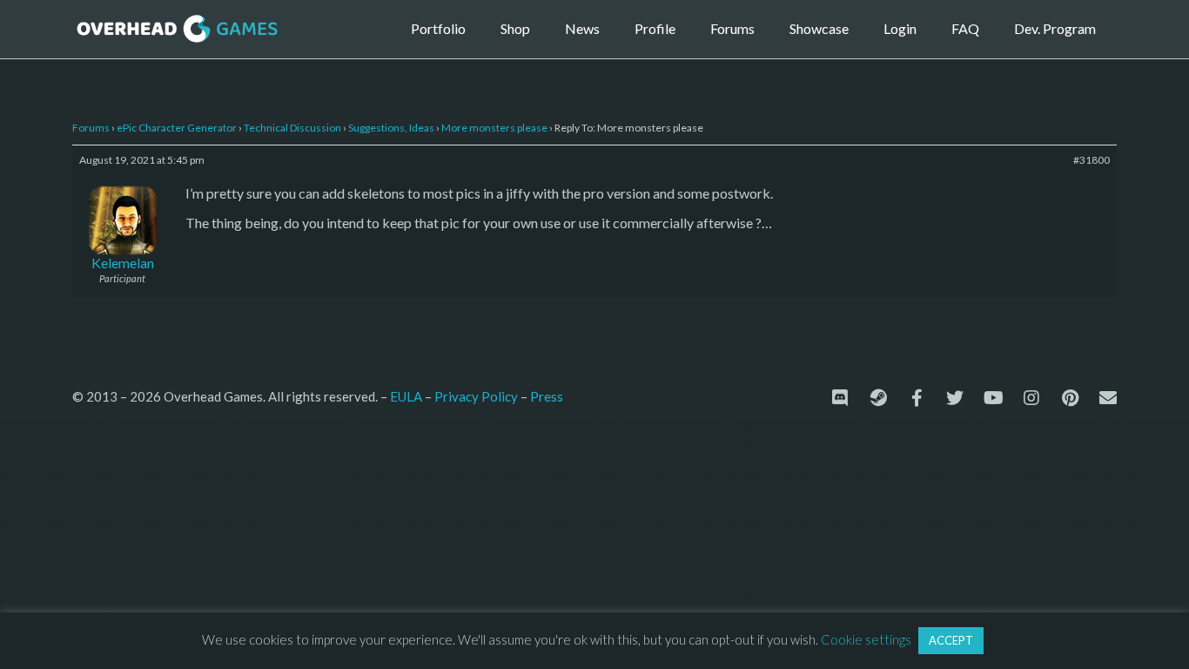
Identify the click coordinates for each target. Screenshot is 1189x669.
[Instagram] (1031, 398)
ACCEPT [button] (951, 640)
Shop (515, 28)
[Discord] (840, 398)
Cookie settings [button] (866, 639)
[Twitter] (955, 398)
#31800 (1091, 159)
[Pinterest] (1069, 398)
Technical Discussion (292, 127)
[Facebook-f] (916, 398)
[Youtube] (993, 398)
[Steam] (878, 398)
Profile (655, 28)
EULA (406, 396)
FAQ (965, 28)
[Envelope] (1108, 398)
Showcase (819, 28)
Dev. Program (1055, 28)
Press (546, 396)
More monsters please (494, 127)
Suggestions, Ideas (391, 127)
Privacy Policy (476, 396)
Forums (732, 28)
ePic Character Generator (177, 127)
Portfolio (438, 28)
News (582, 28)
